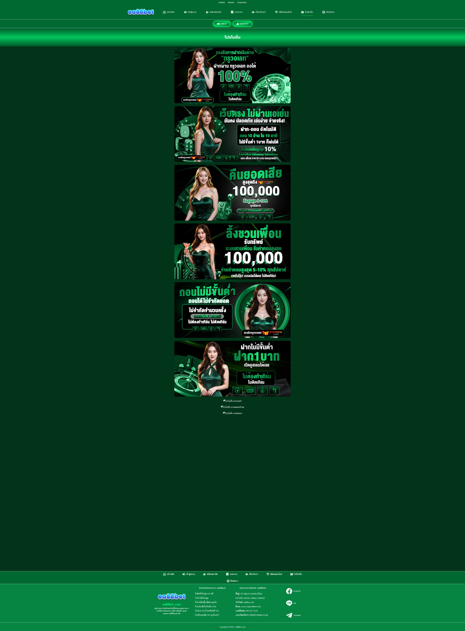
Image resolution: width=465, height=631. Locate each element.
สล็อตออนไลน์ (285, 12)
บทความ (238, 12)
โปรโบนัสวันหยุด (201, 598)
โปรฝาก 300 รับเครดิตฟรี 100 (207, 610)
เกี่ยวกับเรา (261, 12)
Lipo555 (221, 2)
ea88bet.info (248, 602)
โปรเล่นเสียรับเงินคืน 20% (205, 606)
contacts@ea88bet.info (251, 606)
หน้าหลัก (170, 12)
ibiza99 (231, 2)
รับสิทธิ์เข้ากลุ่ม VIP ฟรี (204, 593)
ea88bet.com (172, 604)
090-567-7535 (252, 610)
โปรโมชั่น (309, 12)
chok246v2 (242, 2)
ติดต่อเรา (330, 12)
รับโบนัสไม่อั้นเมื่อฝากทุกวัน (206, 602)
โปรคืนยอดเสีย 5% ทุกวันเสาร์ (207, 615)
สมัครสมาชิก (215, 12)
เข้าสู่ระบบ (192, 12)
